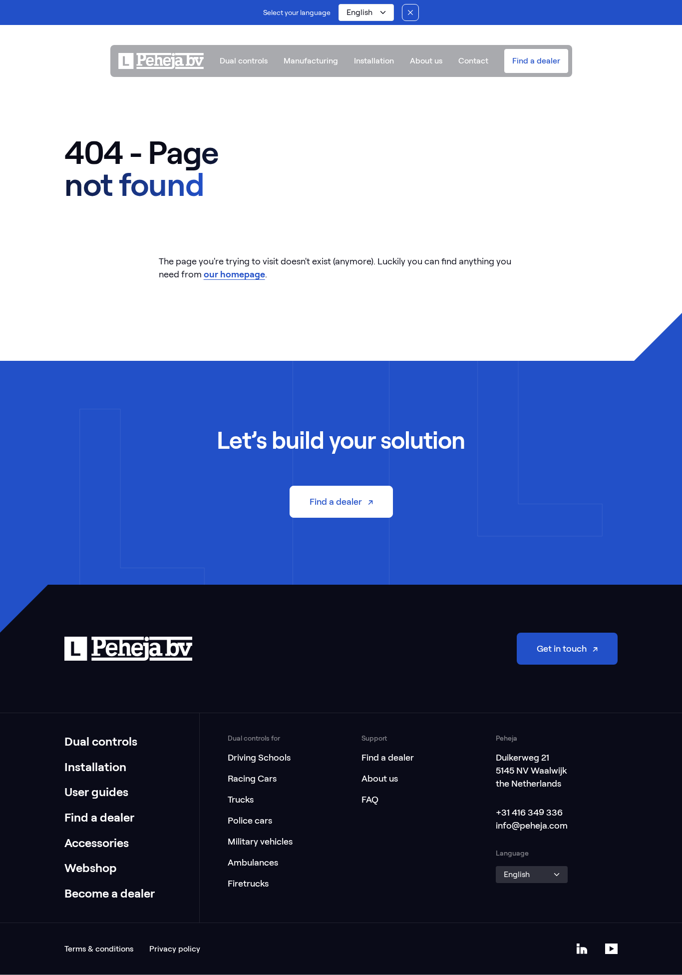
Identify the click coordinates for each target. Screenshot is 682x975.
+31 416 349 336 (529, 812)
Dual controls (244, 60)
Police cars (250, 820)
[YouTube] (611, 949)
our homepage (234, 274)
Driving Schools (259, 757)
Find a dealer (99, 817)
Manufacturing (311, 60)
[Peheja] (161, 61)
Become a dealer (109, 893)
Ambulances (253, 862)
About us (426, 60)
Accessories (96, 843)
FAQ (369, 799)
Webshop (90, 868)
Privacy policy (174, 949)
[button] (366, 12)
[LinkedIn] (582, 949)
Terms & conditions (98, 949)
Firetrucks (248, 883)
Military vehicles (260, 841)
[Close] (410, 12)
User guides (96, 792)
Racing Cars (252, 778)
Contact (473, 60)
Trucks (241, 799)
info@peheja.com (532, 825)
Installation (374, 60)
